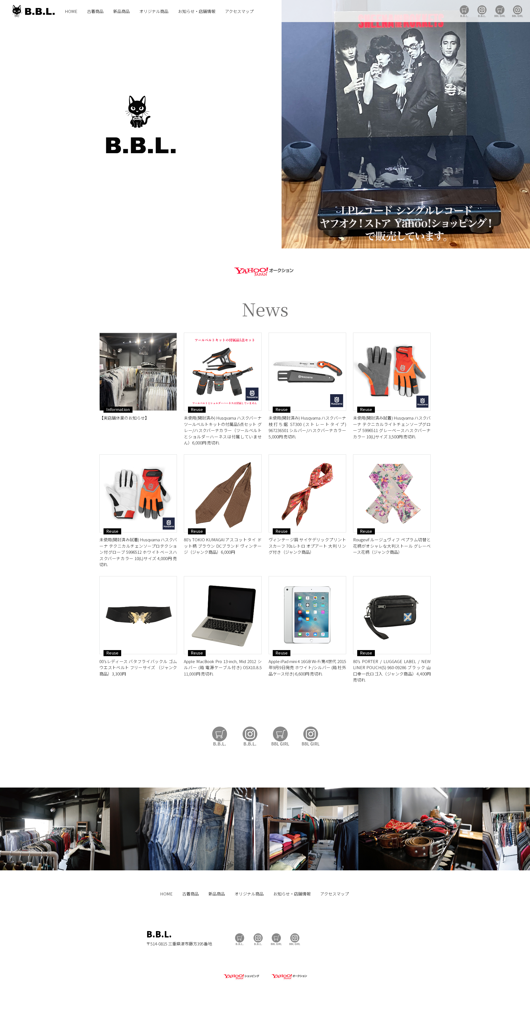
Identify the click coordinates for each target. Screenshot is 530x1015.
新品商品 (121, 11)
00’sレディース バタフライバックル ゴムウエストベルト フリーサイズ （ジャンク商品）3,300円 (138, 667)
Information (118, 409)
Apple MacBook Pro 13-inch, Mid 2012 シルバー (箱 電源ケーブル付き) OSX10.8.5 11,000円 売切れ (222, 667)
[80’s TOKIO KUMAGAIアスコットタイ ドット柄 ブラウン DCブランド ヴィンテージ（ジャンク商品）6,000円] (222, 493)
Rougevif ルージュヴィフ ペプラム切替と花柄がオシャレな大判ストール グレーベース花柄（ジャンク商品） (392, 546)
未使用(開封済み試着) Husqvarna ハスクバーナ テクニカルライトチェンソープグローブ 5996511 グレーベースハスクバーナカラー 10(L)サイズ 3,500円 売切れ (392, 427)
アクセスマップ (239, 11)
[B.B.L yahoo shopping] (241, 979)
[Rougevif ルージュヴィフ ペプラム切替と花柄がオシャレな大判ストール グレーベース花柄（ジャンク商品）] (392, 493)
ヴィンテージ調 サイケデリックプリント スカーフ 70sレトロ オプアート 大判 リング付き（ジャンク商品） (307, 546)
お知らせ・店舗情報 (196, 11)
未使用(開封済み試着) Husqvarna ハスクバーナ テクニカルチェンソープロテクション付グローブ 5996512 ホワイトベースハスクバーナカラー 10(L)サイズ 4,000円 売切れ (138, 552)
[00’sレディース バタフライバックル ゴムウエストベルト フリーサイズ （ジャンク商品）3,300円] (138, 615)
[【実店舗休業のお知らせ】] (138, 372)
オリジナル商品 (153, 11)
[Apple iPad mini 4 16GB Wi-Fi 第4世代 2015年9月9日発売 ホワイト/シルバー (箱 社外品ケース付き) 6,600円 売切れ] (307, 615)
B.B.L (33, 11)
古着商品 (95, 11)
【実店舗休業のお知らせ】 (124, 418)
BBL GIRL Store (499, 11)
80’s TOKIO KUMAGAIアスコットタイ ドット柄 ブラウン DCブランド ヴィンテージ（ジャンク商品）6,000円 (222, 546)
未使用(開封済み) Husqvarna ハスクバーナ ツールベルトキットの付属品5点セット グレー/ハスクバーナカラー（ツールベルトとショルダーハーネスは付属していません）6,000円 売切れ (222, 430)
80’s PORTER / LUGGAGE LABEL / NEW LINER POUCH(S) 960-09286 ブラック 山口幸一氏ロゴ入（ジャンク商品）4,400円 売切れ (392, 670)
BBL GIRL (517, 11)
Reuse (197, 409)
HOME (71, 11)
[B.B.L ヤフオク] (289, 979)
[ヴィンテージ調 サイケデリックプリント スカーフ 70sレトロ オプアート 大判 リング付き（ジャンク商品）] (307, 493)
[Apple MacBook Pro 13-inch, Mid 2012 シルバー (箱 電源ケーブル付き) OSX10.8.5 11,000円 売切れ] (222, 615)
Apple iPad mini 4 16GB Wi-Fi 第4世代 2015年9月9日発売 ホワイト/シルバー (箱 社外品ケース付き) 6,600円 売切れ (307, 667)
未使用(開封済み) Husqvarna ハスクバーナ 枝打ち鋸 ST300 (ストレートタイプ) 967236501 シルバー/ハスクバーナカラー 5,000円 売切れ (307, 427)
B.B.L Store (464, 11)
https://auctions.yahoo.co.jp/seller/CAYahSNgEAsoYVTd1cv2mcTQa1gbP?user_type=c (265, 271)
